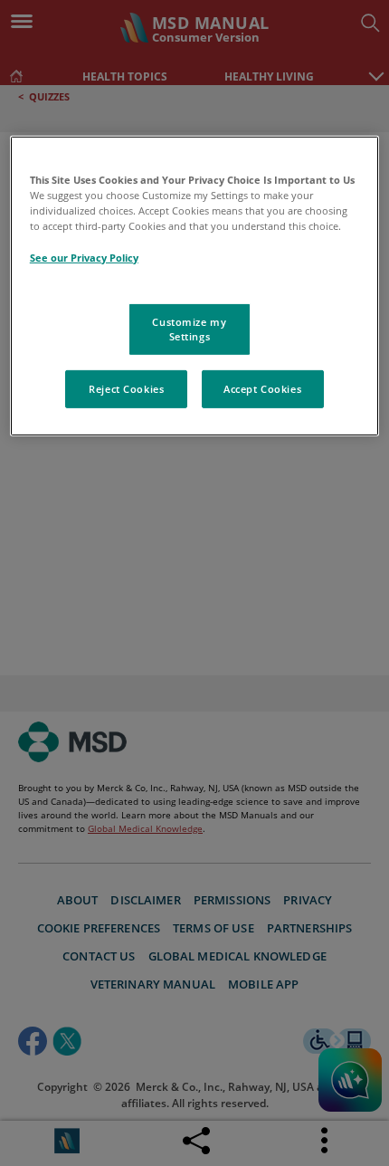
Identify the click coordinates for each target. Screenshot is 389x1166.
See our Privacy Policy (84, 256)
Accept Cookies (262, 389)
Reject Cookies (126, 389)
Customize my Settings (189, 329)
